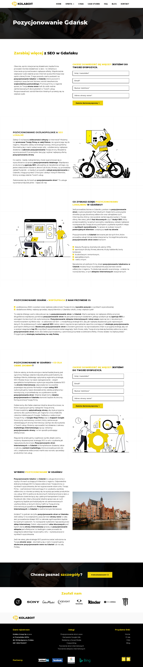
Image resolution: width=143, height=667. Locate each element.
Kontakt (125, 4)
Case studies (94, 4)
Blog (114, 4)
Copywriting (71, 643)
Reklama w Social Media (71, 640)
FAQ (106, 4)
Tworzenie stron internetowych (71, 646)
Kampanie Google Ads (71, 637)
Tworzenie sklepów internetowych (71, 649)
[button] (100, 575)
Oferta (68, 4)
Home (58, 4)
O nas (81, 4)
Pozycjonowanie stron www (71, 634)
